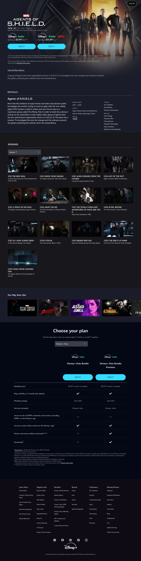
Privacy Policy (23, 490)
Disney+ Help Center (67, 463)
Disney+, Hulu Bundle (60, 500)
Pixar (73, 495)
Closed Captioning (42, 523)
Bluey (108, 514)
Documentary (93, 514)
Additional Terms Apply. (23, 63)
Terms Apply (18, 450)
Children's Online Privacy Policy (26, 496)
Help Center (40, 509)
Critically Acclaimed (95, 500)
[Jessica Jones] (85, 308)
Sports (91, 504)
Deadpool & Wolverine (113, 495)
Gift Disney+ (40, 527)
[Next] (137, 307)
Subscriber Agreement (25, 509)
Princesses (92, 523)
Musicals (91, 495)
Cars (108, 523)
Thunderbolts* (111, 518)
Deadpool (110, 490)
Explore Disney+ (41, 490)
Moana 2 (109, 504)
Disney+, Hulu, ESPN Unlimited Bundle (60, 506)
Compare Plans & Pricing (61, 525)
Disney (74, 490)
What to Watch (41, 504)
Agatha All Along (112, 527)
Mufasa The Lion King (113, 532)
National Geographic (77, 509)
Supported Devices (42, 514)
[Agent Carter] (22, 308)
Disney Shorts (93, 509)
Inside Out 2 (110, 500)
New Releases (41, 500)
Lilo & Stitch (110, 509)
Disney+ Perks (41, 495)
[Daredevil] (53, 308)
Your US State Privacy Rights (25, 503)
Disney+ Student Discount (61, 490)
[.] (54, 540)
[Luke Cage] (116, 308)
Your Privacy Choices (24, 514)
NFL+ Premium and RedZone (59, 520)
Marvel (74, 500)
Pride (90, 518)
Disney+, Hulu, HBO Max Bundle (61, 513)
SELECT (22, 46)
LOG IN (132, 4)
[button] (44, 487)
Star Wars (74, 504)
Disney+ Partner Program (44, 532)
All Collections (93, 490)
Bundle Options (58, 495)
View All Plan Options (16, 70)
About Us (39, 518)
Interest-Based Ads (24, 518)
